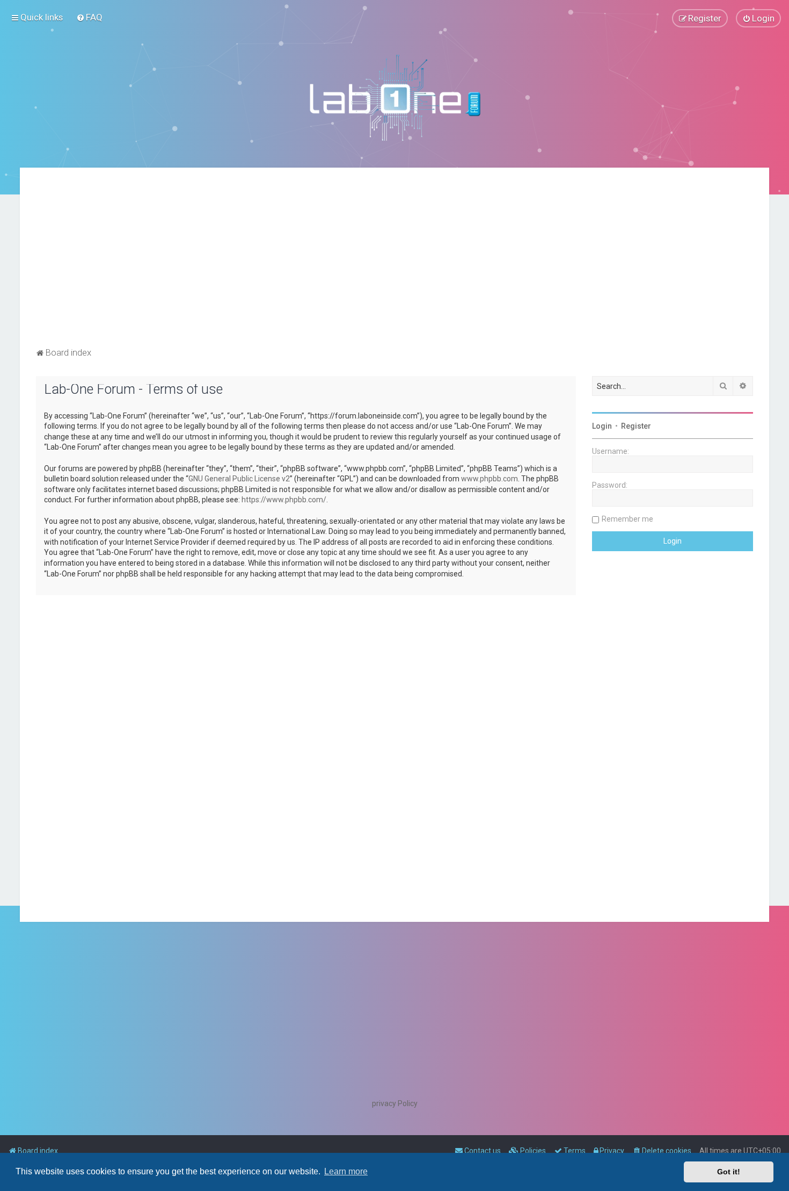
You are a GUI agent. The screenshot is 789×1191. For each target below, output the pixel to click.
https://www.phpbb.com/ (284, 499)
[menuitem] (89, 17)
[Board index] (394, 97)
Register (636, 426)
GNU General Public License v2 (239, 478)
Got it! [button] (728, 1171)
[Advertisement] (394, 264)
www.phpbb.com (489, 478)
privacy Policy (395, 1103)
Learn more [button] (346, 1171)
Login (602, 426)
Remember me (627, 519)
